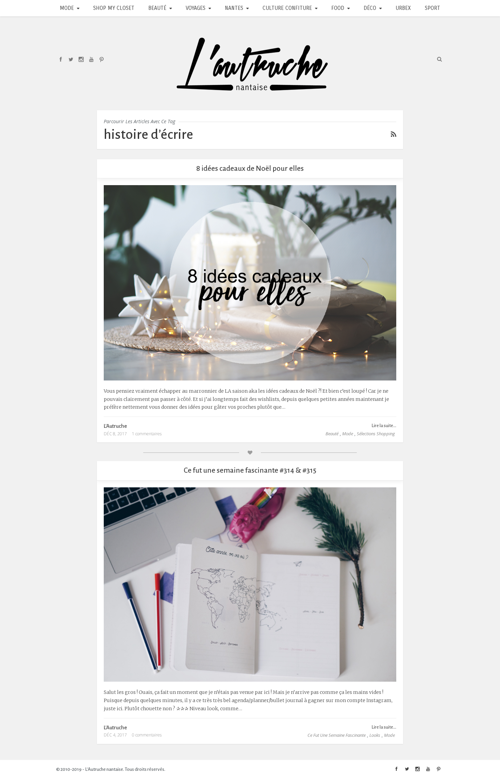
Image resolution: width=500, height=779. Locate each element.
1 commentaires (147, 434)
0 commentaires (147, 735)
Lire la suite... (383, 425)
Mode (67, 8)
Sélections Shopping (376, 434)
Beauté (157, 8)
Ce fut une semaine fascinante (336, 735)
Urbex (403, 8)
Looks (374, 735)
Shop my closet (113, 8)
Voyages (195, 8)
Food (337, 8)
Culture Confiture (287, 8)
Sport (432, 8)
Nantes (234, 8)
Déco (370, 8)
